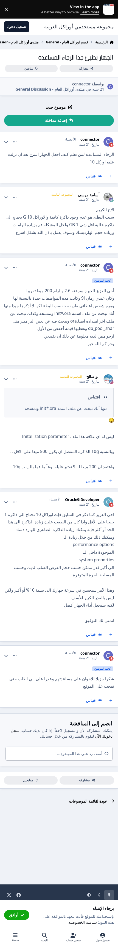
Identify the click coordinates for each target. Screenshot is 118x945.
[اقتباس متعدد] (111, 176)
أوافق (13, 914)
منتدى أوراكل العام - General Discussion (50, 89)
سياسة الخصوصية (82, 922)
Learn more (107, 9)
